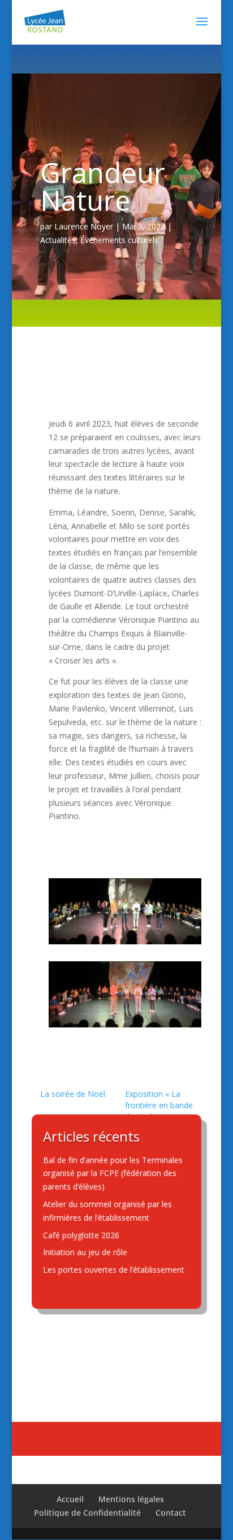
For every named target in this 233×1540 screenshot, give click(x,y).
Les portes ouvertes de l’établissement (113, 1269)
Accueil (70, 1499)
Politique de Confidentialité (87, 1512)
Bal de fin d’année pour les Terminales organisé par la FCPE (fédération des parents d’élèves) (113, 1173)
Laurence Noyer (83, 226)
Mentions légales (131, 1499)
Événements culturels (119, 240)
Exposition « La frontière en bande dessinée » (159, 1105)
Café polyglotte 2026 (81, 1235)
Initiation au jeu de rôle (85, 1252)
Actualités (58, 240)
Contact (171, 1512)
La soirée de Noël (72, 1093)
